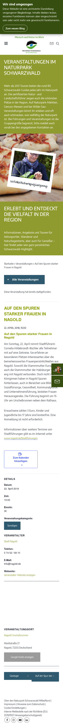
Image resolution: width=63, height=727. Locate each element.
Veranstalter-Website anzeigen (19, 575)
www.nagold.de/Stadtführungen (21, 438)
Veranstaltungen (24, 263)
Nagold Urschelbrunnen (16, 635)
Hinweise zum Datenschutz (31, 704)
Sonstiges (12, 525)
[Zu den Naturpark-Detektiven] (57, 369)
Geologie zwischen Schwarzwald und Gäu (16, 676)
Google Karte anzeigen (22, 657)
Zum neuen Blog (15, 28)
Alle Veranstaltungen (25, 279)
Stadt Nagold (10, 541)
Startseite (9, 263)
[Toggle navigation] (6, 44)
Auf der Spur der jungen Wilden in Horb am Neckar (43, 676)
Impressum (9, 704)
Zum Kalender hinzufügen (21, 459)
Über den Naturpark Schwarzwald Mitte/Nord (27, 700)
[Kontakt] (57, 381)
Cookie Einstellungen (14, 707)
